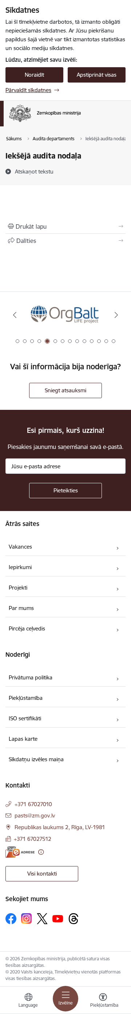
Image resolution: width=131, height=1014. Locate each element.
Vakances (20, 546)
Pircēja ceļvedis (27, 628)
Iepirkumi (20, 567)
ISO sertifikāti (25, 718)
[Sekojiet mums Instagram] (26, 918)
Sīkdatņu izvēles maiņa (36, 759)
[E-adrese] (20, 852)
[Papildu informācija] (41, 852)
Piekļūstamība (26, 697)
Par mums (21, 608)
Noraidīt (34, 74)
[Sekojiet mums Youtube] (57, 918)
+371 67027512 (32, 838)
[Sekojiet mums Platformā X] (42, 918)
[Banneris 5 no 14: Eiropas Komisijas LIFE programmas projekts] (65, 315)
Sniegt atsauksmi (65, 390)
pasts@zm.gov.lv (35, 815)
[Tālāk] (116, 314)
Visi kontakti (42, 873)
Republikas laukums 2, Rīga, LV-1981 (60, 827)
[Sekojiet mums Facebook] (10, 918)
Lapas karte (23, 738)
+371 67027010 (33, 804)
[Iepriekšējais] (15, 314)
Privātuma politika (30, 677)
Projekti (18, 587)
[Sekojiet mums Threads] (73, 918)
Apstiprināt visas (96, 74)
